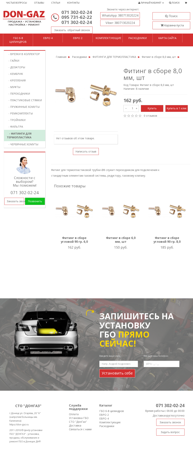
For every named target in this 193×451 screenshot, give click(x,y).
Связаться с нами (80, 429)
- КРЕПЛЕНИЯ (16, 80)
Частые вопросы (16, 2)
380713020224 (120, 15)
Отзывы (39, 2)
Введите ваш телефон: (156, 356)
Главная (61, 57)
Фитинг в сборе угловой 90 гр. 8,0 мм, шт (167, 241)
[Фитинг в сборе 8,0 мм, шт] (86, 96)
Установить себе (117, 373)
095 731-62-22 (76, 17)
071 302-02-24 (76, 12)
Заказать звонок (72, 30)
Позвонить (35, 201)
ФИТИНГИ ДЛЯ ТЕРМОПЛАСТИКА (114, 57)
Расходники (137, 38)
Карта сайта (167, 38)
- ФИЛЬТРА (14, 126)
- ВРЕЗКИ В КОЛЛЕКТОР (23, 54)
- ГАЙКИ (12, 60)
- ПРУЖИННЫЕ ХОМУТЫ (23, 107)
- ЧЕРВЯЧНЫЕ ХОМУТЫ (22, 144)
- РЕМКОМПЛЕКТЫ (19, 113)
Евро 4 (48, 38)
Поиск (173, 16)
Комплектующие (108, 38)
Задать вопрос (170, 432)
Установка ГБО (79, 418)
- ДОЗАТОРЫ (15, 67)
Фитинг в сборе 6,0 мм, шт (121, 240)
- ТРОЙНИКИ (15, 120)
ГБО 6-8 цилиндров (18, 40)
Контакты (73, 2)
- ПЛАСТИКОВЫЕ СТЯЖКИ (24, 100)
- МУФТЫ (13, 87)
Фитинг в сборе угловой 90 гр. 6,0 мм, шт (74, 241)
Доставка (75, 425)
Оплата (74, 414)
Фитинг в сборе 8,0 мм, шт (159, 57)
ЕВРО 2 (104, 415)
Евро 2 (77, 38)
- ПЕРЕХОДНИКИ (18, 93)
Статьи (55, 2)
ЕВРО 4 (104, 418)
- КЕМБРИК (14, 74)
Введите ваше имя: (109, 356)
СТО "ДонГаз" (78, 421)
